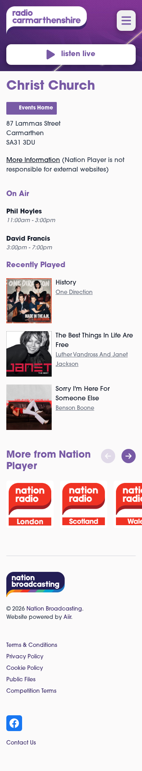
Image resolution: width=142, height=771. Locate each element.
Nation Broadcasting (54, 609)
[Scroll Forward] (128, 456)
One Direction (74, 293)
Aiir (67, 617)
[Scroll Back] (108, 456)
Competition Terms (31, 691)
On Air (17, 194)
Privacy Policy (24, 657)
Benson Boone (75, 408)
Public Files (21, 680)
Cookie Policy (24, 668)
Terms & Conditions (31, 645)
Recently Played (35, 265)
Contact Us (21, 743)
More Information (33, 160)
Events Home (36, 108)
